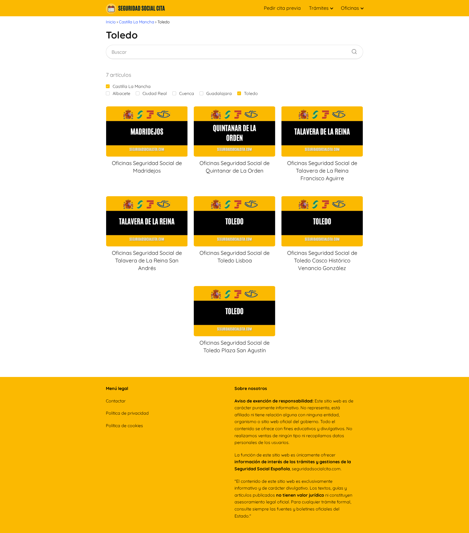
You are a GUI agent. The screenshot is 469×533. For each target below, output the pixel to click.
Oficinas (350, 8)
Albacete (121, 93)
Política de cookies (124, 425)
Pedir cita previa (282, 8)
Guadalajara (219, 93)
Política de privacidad (127, 413)
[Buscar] (352, 50)
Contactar (116, 401)
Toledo (251, 93)
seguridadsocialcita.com (316, 468)
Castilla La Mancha (132, 86)
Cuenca (186, 93)
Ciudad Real (154, 93)
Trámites (318, 8)
